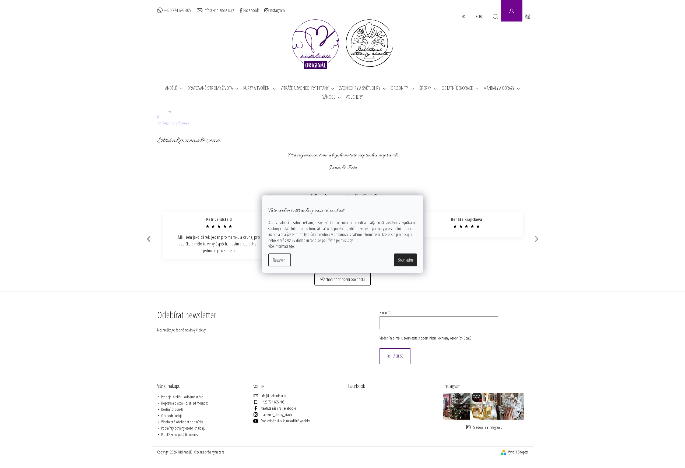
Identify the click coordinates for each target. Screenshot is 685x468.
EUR (479, 16)
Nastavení (279, 260)
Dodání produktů (172, 409)
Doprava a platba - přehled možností (184, 403)
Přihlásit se (395, 356)
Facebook (251, 10)
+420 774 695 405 (177, 10)
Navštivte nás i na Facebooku (279, 408)
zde (291, 246)
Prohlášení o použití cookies (179, 434)
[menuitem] (174, 88)
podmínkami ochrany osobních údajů (446, 338)
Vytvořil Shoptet (518, 452)
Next (537, 238)
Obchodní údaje (171, 415)
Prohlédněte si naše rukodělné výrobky (285, 420)
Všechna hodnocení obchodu (342, 279)
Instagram (277, 10)
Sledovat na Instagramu (487, 427)
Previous (148, 239)
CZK (462, 16)
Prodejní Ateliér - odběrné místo (182, 396)
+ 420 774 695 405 (272, 402)
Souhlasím (405, 260)
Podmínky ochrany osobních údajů (183, 428)
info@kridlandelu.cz (219, 10)
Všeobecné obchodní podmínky (182, 421)
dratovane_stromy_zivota (276, 414)
